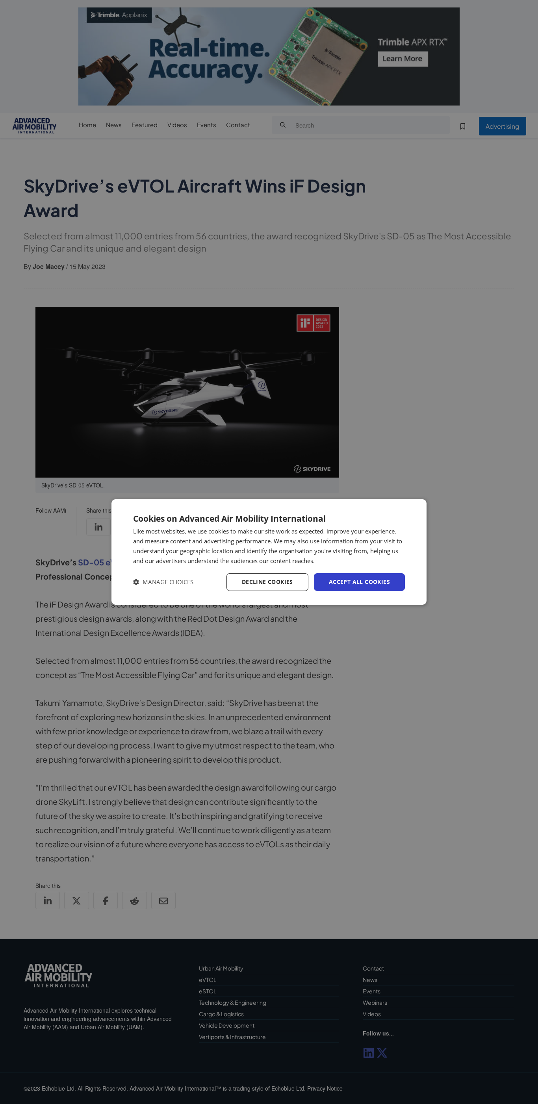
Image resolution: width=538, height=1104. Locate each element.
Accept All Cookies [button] (359, 581)
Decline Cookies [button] (267, 581)
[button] (163, 582)
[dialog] (269, 552)
